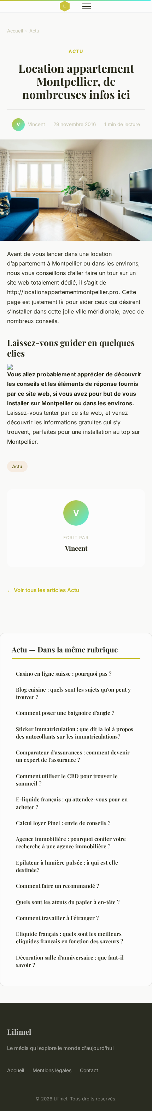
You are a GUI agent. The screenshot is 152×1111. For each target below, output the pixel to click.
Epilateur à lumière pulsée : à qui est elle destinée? (67, 866)
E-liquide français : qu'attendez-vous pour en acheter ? (72, 803)
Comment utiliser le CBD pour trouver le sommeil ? (67, 779)
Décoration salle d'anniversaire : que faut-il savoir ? (70, 961)
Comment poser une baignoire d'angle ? (65, 712)
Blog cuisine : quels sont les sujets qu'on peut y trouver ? (73, 693)
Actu (34, 31)
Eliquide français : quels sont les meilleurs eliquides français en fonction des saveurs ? (69, 937)
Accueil (15, 31)
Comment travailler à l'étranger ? (57, 917)
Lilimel (19, 1032)
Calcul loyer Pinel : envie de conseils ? (63, 822)
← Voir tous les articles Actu (43, 590)
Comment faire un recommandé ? (57, 885)
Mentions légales (52, 1070)
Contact (89, 1070)
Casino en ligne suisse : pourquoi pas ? (63, 673)
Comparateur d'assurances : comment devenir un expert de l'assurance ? (73, 756)
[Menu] (87, 6)
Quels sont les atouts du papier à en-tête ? (67, 902)
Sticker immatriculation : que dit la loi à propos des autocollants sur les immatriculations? (74, 732)
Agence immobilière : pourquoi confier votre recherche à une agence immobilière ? (71, 842)
